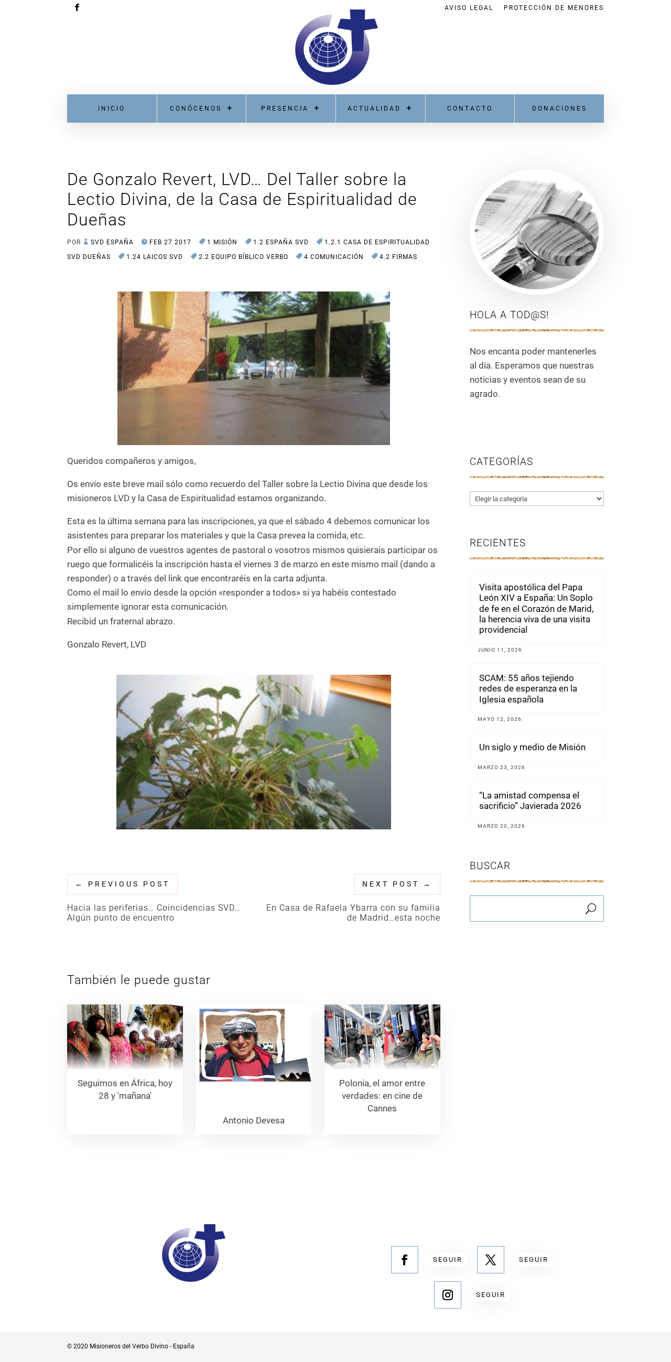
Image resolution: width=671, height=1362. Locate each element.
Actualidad (374, 108)
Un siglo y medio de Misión (532, 747)
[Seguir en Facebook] (404, 1259)
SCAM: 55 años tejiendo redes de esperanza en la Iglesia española (528, 689)
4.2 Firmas (398, 257)
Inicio (111, 108)
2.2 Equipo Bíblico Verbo (243, 257)
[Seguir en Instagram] (447, 1295)
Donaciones (559, 108)
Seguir (447, 1259)
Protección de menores (554, 8)
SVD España (112, 242)
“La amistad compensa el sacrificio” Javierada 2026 (530, 800)
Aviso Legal (469, 8)
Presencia (285, 108)
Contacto (470, 108)
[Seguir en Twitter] (490, 1259)
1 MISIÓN (222, 242)
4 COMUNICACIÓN (334, 257)
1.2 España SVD (281, 242)
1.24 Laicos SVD (154, 257)
